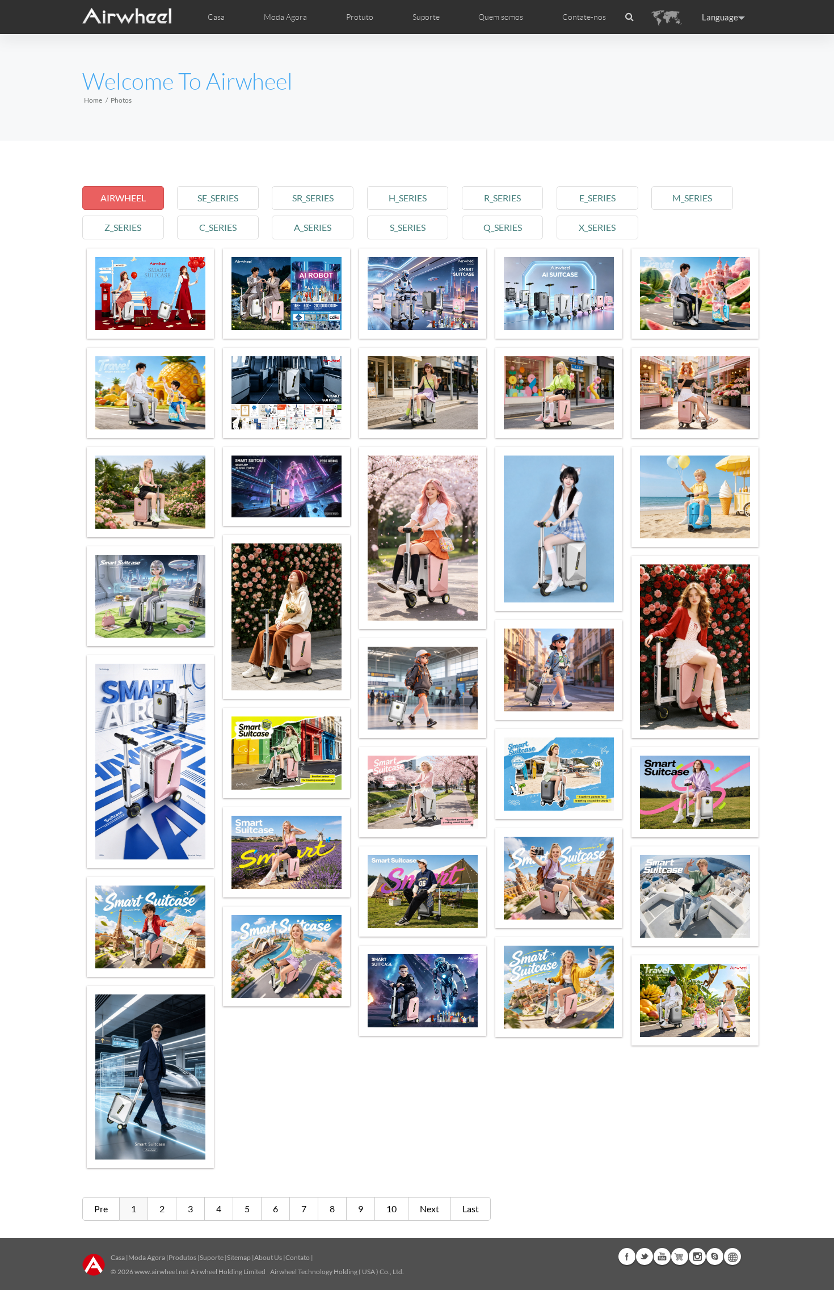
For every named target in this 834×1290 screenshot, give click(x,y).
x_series (597, 227)
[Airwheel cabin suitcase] (423, 293)
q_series (502, 227)
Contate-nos (584, 17)
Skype (714, 1256)
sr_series (313, 197)
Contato (297, 1257)
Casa (216, 17)
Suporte (426, 17)
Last (470, 1208)
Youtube (662, 1256)
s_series (408, 227)
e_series (597, 197)
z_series (122, 227)
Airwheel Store (679, 1256)
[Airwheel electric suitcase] (150, 293)
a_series (312, 227)
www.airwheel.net (161, 1271)
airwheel (123, 197)
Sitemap (239, 1257)
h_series (408, 197)
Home (93, 100)
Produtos (182, 1257)
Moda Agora (146, 1257)
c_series (218, 227)
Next (429, 1208)
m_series (692, 197)
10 (391, 1208)
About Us (268, 1257)
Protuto (359, 17)
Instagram (697, 1256)
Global (732, 1256)
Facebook (626, 1256)
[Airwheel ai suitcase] (286, 293)
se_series (217, 197)
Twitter (644, 1256)
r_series (502, 197)
